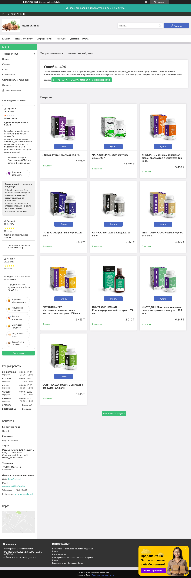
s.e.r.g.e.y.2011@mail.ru (13, 486)
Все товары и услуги (113, 413)
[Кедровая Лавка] (11, 25)
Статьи (6, 64)
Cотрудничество (59, 554)
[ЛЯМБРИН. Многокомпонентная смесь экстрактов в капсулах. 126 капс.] (163, 127)
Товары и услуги (23, 39)
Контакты (61, 39)
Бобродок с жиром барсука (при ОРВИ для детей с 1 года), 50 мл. (19, 160)
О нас (5, 69)
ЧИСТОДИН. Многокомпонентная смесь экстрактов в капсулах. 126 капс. (162, 310)
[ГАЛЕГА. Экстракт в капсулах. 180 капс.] (63, 204)
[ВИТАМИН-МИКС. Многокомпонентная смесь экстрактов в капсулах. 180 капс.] (63, 279)
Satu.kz (109, 572)
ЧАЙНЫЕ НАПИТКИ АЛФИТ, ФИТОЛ (19, 557)
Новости (6, 59)
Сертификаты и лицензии (15, 80)
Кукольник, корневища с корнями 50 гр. (19, 246)
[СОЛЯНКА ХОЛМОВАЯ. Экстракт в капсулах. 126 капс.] (63, 356)
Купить (63, 146)
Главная (6, 39)
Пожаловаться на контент (103, 575)
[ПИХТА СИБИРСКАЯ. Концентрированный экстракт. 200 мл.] (113, 279)
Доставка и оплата (79, 39)
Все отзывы (18, 353)
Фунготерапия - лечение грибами (18, 549)
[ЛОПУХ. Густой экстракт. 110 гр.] (63, 127)
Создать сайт (45, 2)
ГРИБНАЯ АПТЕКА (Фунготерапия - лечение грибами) (82, 80)
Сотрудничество (45, 39)
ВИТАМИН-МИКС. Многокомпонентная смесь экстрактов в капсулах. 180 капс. (62, 310)
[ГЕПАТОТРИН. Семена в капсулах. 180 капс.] (163, 204)
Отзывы (6, 85)
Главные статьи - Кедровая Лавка (67, 563)
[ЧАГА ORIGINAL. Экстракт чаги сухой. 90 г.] (113, 127)
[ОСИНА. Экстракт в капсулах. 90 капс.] (113, 204)
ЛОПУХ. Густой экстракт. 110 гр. (61, 155)
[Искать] (160, 25)
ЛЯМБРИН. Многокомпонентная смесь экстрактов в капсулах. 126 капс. (162, 158)
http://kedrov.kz (15, 479)
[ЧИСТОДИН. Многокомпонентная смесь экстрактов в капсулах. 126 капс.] (163, 279)
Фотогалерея (8, 74)
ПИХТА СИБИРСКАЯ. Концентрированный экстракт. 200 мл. (113, 310)
